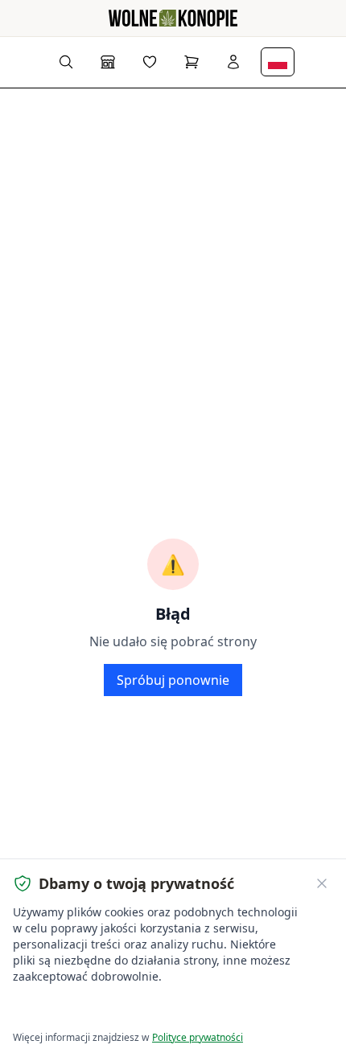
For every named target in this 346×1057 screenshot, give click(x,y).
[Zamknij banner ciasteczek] (322, 883)
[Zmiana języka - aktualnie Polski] (278, 61)
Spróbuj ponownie (173, 680)
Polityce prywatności (197, 1037)
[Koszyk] (191, 61)
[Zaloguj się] (233, 61)
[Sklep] (107, 61)
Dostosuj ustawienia (196, 1009)
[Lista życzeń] (149, 61)
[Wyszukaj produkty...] (65, 61)
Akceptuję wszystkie (72, 1009)
